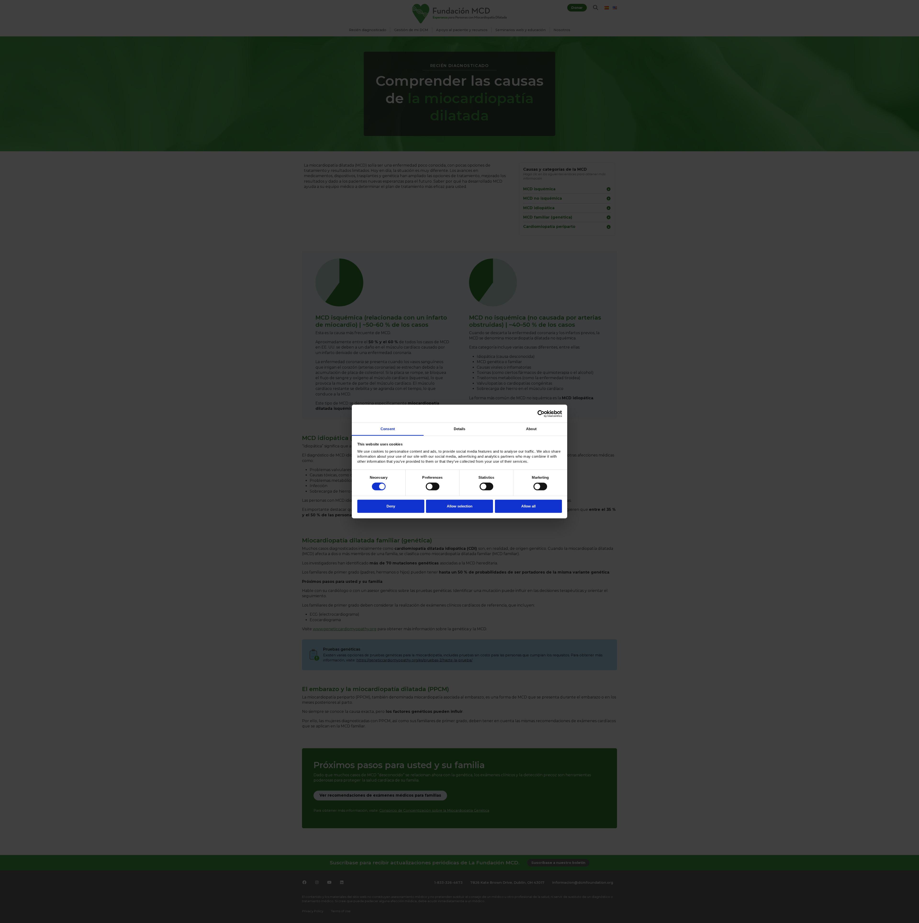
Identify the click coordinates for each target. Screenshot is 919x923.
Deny (391, 506)
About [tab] (531, 429)
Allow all (528, 506)
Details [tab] (459, 429)
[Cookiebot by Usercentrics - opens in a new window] (541, 413)
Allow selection (459, 506)
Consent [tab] (388, 429)
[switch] (432, 486)
